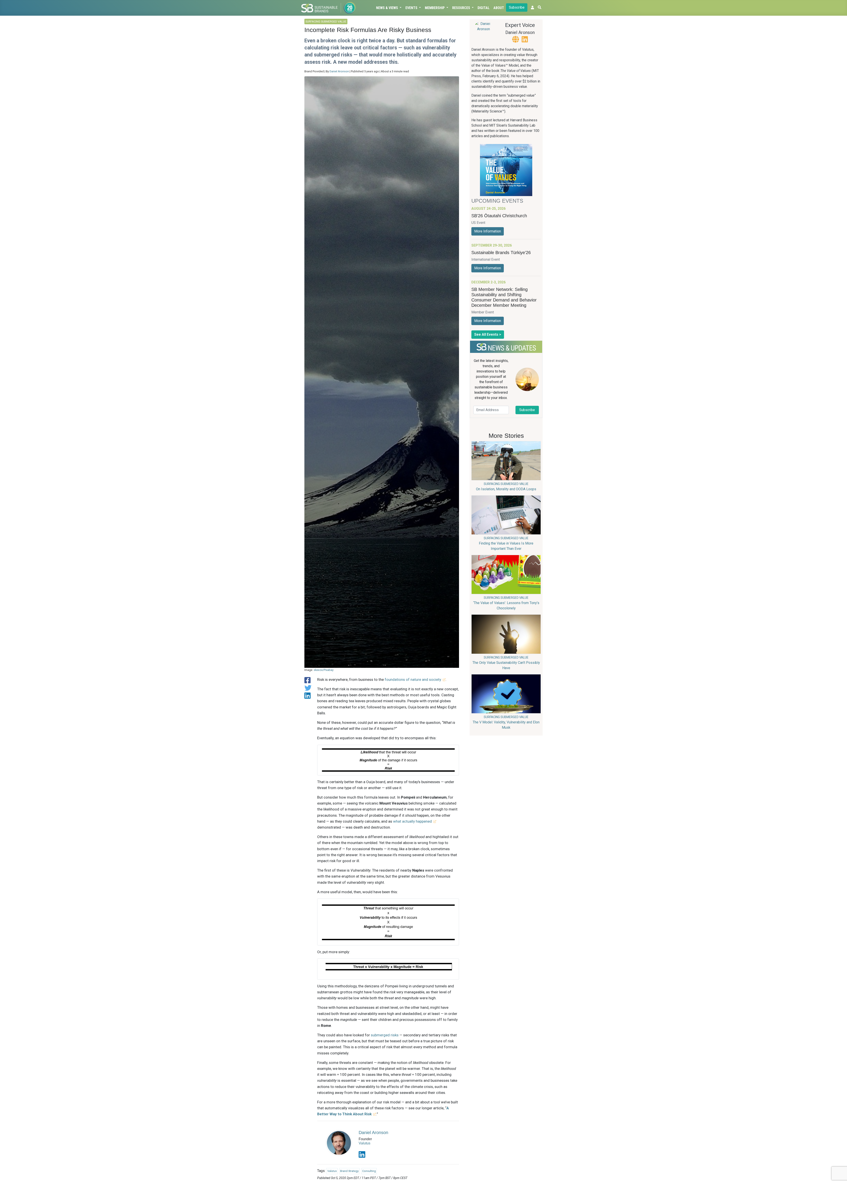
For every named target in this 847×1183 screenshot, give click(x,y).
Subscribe (517, 7)
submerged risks (385, 1035)
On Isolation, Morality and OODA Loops (506, 489)
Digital (483, 8)
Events (411, 8)
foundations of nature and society (413, 679)
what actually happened (412, 821)
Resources (461, 8)
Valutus (364, 1143)
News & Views (387, 8)
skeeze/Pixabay (324, 670)
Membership (435, 8)
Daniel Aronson (339, 71)
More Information (487, 231)
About (498, 8)
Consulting (369, 1171)
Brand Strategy (349, 1171)
